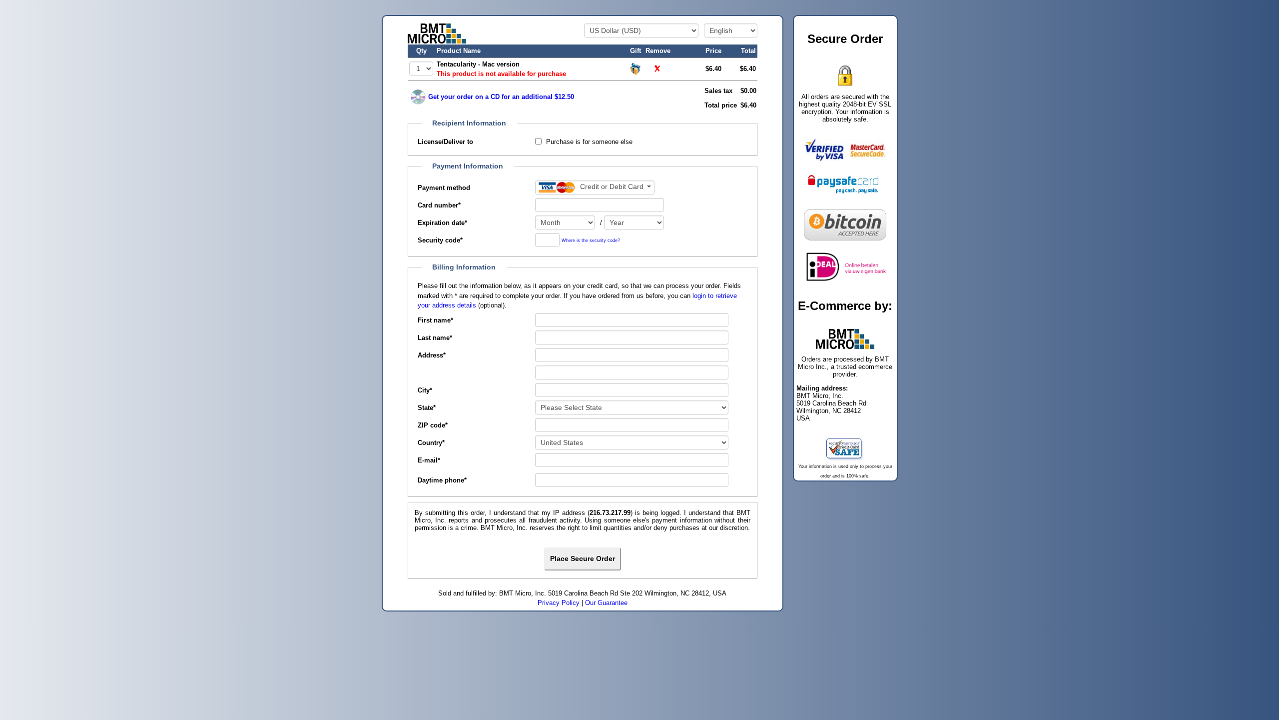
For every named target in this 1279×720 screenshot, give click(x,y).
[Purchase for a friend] (635, 68)
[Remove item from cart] (658, 68)
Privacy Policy (559, 602)
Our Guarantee (606, 602)
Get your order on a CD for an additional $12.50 (501, 96)
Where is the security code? (591, 240)
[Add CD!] (418, 97)
